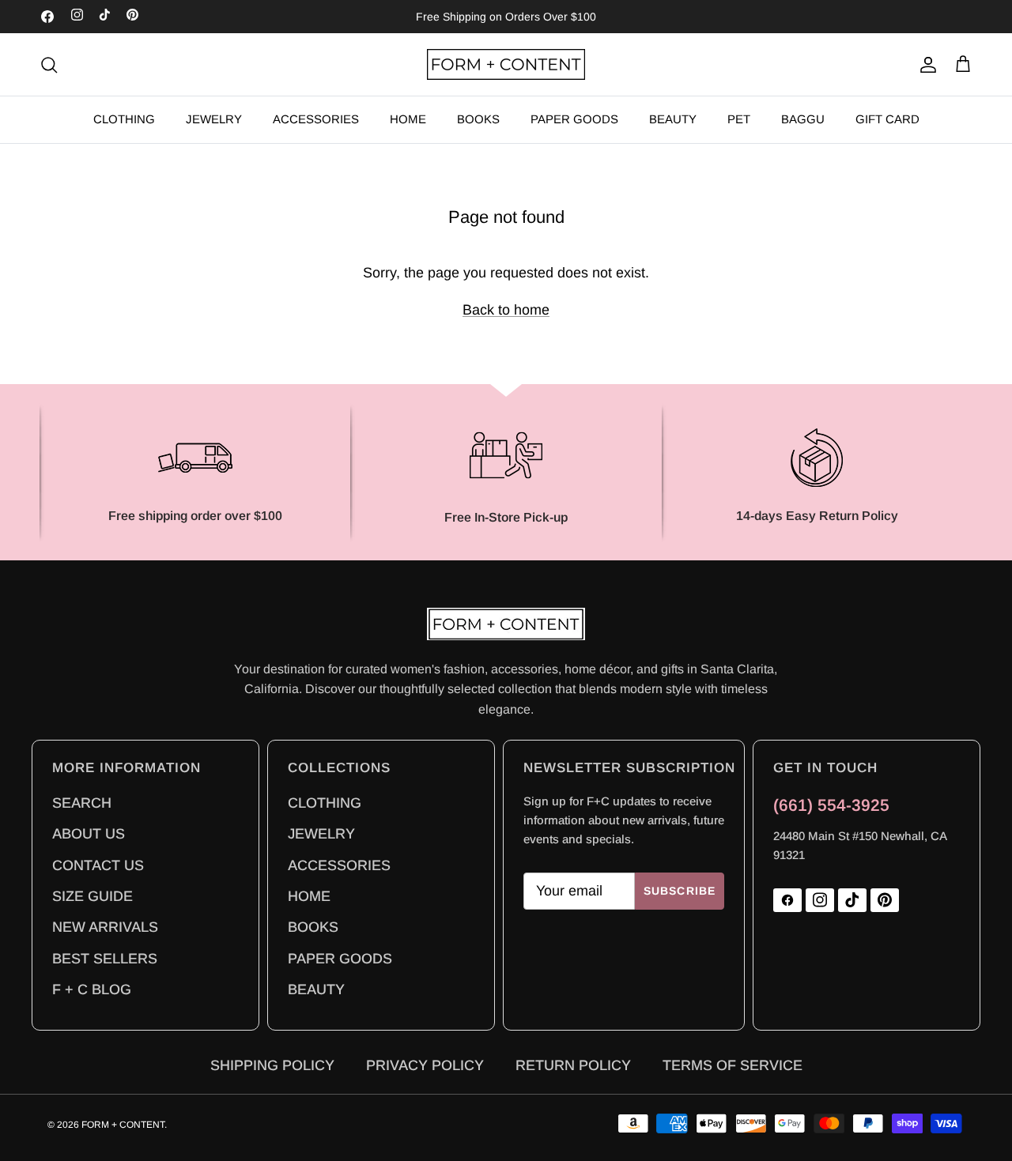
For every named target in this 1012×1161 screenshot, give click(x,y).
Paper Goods (340, 956)
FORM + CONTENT (122, 1124)
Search (81, 800)
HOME (408, 119)
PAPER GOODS (574, 119)
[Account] (925, 64)
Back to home (506, 310)
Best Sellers (104, 956)
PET (738, 119)
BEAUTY (673, 119)
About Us (88, 831)
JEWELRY (214, 119)
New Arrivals (105, 924)
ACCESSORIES (316, 119)
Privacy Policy (425, 1063)
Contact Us (98, 863)
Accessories (339, 863)
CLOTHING (124, 119)
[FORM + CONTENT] (506, 64)
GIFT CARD (887, 119)
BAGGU (803, 119)
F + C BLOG (91, 987)
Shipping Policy (272, 1063)
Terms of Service (732, 1063)
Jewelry (321, 831)
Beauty (316, 987)
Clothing (324, 800)
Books (313, 924)
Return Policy (573, 1063)
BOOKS (478, 119)
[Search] (49, 64)
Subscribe (680, 890)
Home (309, 894)
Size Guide (92, 894)
